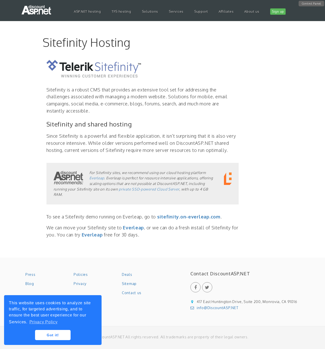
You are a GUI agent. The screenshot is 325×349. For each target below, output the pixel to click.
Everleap (96, 178)
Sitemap (129, 283)
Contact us (131, 293)
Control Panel (311, 3)
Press (30, 274)
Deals (127, 274)
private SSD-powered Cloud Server (149, 189)
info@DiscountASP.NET (217, 308)
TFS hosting (121, 11)
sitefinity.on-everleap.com (188, 216)
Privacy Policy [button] (43, 322)
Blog (29, 283)
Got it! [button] (53, 335)
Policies (81, 274)
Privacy (80, 283)
